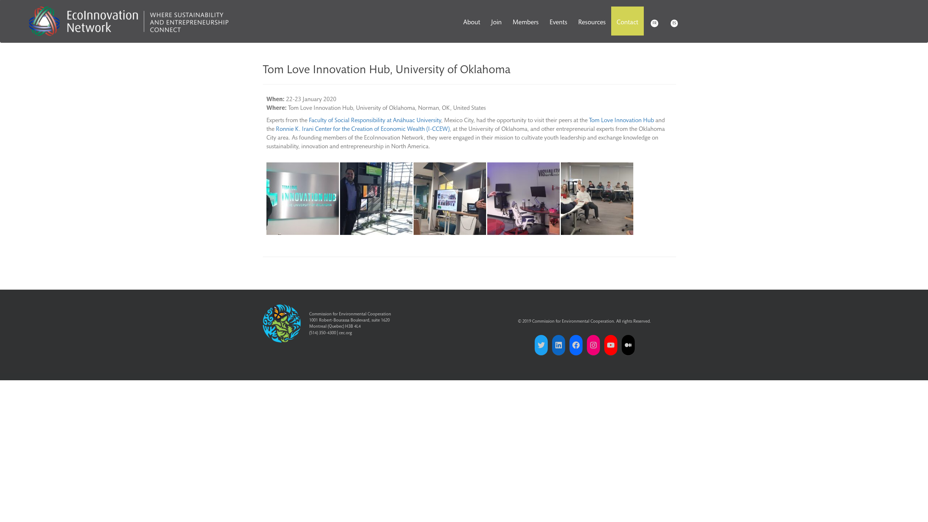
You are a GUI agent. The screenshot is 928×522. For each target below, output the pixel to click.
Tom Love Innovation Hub (621, 121)
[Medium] (628, 345)
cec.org (345, 333)
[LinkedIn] (558, 345)
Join (496, 23)
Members (526, 23)
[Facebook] (576, 345)
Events (558, 23)
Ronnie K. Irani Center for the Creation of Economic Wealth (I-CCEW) (363, 130)
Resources (592, 23)
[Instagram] (593, 345)
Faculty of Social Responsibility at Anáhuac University (375, 121)
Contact (627, 23)
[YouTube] (610, 345)
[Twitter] (541, 345)
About (471, 23)
